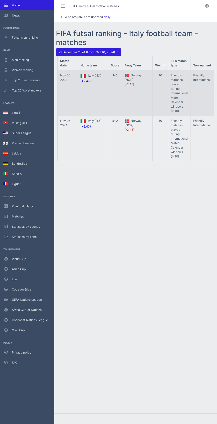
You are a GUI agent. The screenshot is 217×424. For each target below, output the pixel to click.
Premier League (21, 143)
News (16, 15)
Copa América (21, 289)
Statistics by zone (24, 237)
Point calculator (22, 206)
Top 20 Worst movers (26, 90)
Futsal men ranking (25, 37)
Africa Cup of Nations (27, 310)
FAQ (15, 362)
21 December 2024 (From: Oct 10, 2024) (87, 52)
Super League (19, 133)
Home (16, 5)
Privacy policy (21, 352)
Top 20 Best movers (26, 80)
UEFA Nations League (27, 299)
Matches (18, 216)
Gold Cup (18, 330)
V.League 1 (17, 123)
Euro (15, 279)
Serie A (15, 173)
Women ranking (22, 70)
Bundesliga (17, 163)
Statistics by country (26, 226)
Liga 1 (14, 112)
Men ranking (20, 60)
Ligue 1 (15, 184)
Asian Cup (19, 269)
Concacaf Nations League (30, 320)
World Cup (19, 259)
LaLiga (14, 153)
